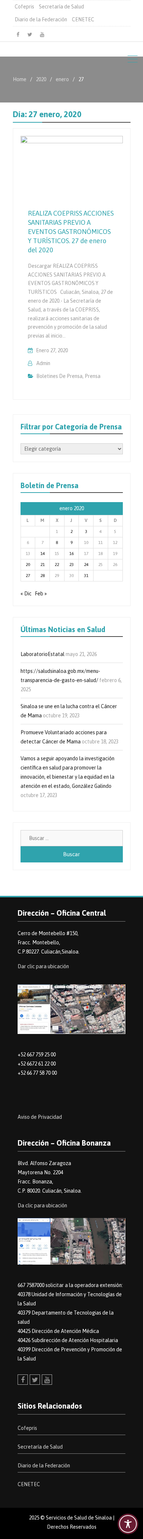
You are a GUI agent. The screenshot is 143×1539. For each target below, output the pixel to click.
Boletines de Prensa (59, 376)
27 (28, 575)
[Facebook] (18, 34)
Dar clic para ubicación (43, 966)
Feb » (41, 594)
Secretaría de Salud (61, 7)
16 (71, 553)
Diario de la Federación (41, 19)
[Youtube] (42, 34)
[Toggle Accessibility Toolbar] (128, 1523)
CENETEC (83, 19)
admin (43, 363)
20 (28, 564)
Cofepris (24, 7)
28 (42, 575)
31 (86, 575)
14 (42, 553)
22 (57, 564)
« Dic (26, 594)
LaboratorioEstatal (43, 654)
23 (71, 564)
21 (42, 564)
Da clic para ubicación (42, 1205)
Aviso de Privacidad (40, 1117)
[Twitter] (30, 34)
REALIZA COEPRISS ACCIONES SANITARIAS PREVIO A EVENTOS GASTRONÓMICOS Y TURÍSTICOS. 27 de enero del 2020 (71, 231)
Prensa (92, 376)
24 (86, 564)
